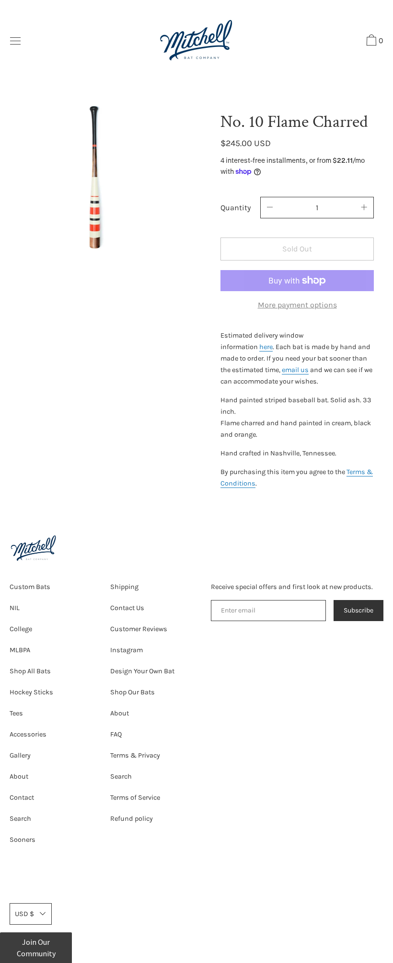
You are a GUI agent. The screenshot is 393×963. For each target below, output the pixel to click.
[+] (364, 207)
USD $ (24, 914)
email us (295, 370)
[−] (270, 207)
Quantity (235, 207)
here (266, 347)
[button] (373, 41)
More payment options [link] (297, 304)
